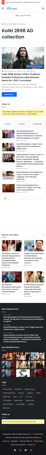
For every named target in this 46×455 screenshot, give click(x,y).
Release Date (18, 400)
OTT (21, 396)
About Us (6, 441)
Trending (30, 404)
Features (21, 393)
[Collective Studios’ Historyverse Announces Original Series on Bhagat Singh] (37, 373)
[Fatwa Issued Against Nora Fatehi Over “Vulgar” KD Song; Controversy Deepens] (8, 188)
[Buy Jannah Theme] (23, 15)
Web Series (6, 408)
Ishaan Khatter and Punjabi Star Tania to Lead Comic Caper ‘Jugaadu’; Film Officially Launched (29, 175)
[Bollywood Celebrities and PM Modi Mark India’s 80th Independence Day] (23, 373)
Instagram (30, 393)
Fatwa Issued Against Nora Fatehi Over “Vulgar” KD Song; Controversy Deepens (28, 187)
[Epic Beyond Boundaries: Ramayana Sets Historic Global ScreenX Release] (12, 277)
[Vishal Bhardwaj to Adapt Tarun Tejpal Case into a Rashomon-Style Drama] (8, 147)
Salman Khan (30, 400)
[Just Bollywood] (12, 8)
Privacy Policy (38, 441)
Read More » (9, 94)
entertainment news (9, 393)
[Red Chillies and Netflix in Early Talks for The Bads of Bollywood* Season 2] (8, 356)
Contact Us (31, 444)
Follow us (6, 414)
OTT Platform (7, 400)
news (15, 396)
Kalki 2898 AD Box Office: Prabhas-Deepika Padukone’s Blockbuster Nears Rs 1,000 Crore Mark (21, 77)
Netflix (38, 393)
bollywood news (30, 389)
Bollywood (18, 389)
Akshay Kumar (7, 389)
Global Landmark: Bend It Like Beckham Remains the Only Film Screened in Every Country (33, 258)
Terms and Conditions (18, 444)
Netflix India (6, 396)
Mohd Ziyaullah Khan (10, 71)
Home (5, 24)
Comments (37, 124)
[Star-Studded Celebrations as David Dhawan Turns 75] (37, 364)
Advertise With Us (26, 441)
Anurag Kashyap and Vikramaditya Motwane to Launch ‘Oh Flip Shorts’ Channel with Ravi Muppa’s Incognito (29, 134)
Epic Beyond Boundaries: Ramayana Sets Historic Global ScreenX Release (11, 288)
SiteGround (37, 437)
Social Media (20, 404)
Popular (7, 124)
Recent (22, 124)
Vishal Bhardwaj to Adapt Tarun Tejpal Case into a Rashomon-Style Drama (29, 146)
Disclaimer (14, 441)
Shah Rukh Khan (8, 404)
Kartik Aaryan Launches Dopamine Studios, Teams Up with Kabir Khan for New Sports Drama (34, 289)
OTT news (29, 396)
